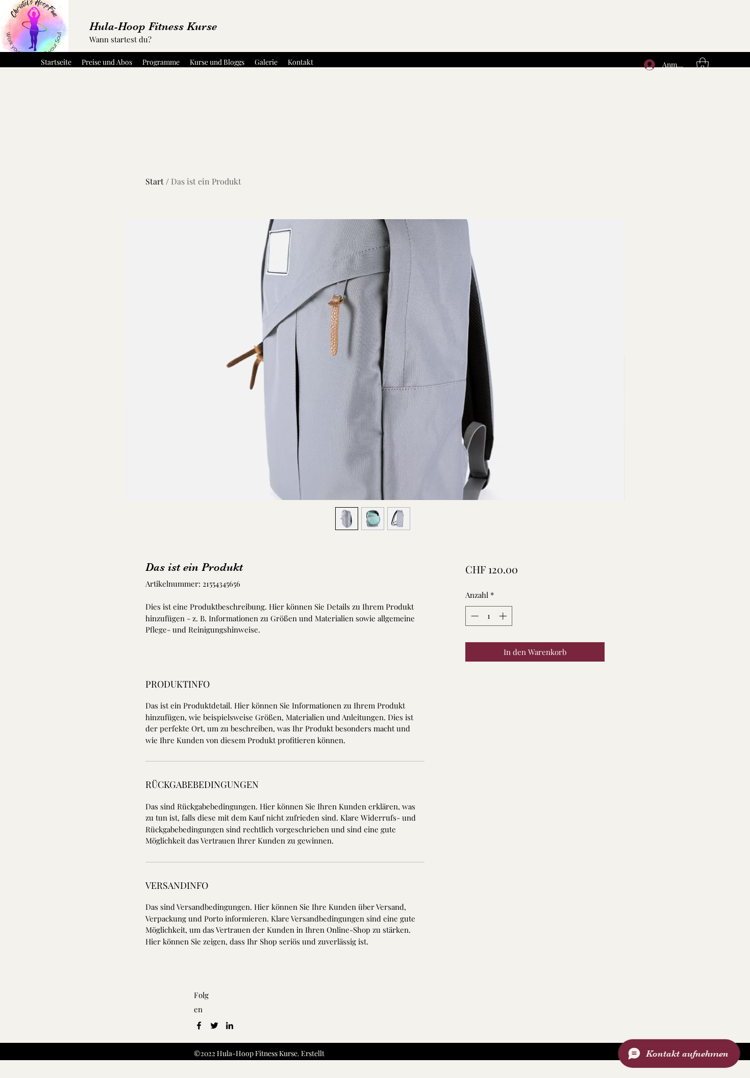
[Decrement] (474, 616)
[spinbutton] (488, 616)
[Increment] (504, 616)
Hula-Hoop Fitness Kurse (153, 26)
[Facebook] (199, 1025)
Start (154, 181)
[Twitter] (214, 1025)
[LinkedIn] (229, 1025)
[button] (702, 65)
